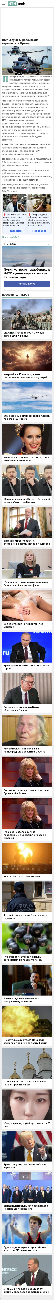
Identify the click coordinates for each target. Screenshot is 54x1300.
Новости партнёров (15, 294)
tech (16, 4)
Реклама (11, 12)
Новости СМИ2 (10, 237)
